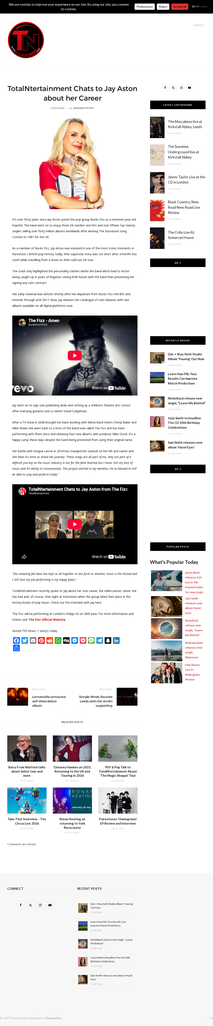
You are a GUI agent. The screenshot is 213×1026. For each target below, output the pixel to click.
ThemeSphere (53, 1018)
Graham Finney (83, 108)
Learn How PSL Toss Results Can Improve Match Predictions (182, 378)
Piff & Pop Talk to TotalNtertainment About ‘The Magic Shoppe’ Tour (118, 771)
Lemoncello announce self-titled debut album (49, 701)
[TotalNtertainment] (26, 40)
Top (211, 1017)
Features (92, 15)
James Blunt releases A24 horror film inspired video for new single (194, 582)
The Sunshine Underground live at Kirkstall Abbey (183, 152)
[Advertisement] (130, 30)
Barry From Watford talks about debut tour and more (26, 771)
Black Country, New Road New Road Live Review (184, 207)
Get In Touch (118, 15)
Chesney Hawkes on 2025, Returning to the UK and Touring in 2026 (72, 771)
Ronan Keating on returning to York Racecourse (72, 823)
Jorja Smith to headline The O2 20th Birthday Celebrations (184, 422)
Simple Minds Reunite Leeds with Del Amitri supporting (96, 701)
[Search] (189, 25)
